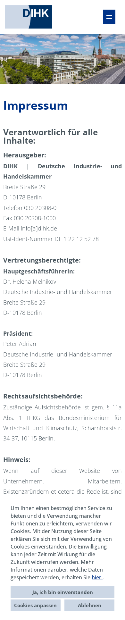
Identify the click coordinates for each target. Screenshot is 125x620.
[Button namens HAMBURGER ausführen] (109, 17)
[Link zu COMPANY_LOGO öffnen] (28, 17)
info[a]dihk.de (39, 228)
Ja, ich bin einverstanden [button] (62, 592)
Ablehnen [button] (89, 605)
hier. (97, 577)
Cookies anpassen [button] (35, 605)
